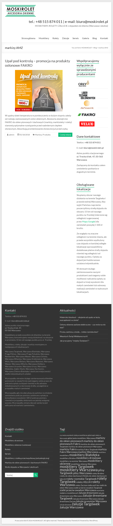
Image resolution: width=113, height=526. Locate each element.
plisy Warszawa (82, 473)
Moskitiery (44, 38)
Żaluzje (65, 38)
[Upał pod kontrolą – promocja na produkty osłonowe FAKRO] (39, 71)
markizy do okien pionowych (82, 439)
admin (11, 134)
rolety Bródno (98, 473)
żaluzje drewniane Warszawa (85, 499)
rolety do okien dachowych (71, 476)
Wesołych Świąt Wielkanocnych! (74, 336)
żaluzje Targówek (86, 504)
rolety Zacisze (81, 485)
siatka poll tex (93, 485)
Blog (94, 38)
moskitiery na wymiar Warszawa (73, 461)
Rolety (56, 38)
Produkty (47, 134)
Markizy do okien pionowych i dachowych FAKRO (26, 462)
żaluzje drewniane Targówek (83, 497)
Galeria (85, 38)
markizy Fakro (68, 449)
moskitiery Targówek (77, 466)
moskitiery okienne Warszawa (83, 464)
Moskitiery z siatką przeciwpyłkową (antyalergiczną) (27, 458)
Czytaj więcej (65, 134)
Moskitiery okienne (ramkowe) (18, 445)
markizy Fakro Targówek (87, 449)
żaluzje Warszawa (71, 507)
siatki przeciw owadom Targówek (88, 488)
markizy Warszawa (88, 452)
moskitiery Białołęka (84, 455)
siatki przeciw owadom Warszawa (78, 490)
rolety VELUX (83, 482)
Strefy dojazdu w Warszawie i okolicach (21, 467)
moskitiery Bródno (68, 458)
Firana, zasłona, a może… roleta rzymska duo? (79, 332)
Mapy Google (88, 221)
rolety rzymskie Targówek (81, 478)
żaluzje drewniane (88, 492)
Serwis (75, 38)
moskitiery (64, 455)
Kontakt (104, 38)
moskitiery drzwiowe (88, 457)
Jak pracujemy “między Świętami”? (74, 341)
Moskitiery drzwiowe (14, 440)
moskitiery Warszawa (79, 469)
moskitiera (102, 452)
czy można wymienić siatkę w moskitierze (73, 435)
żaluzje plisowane (66, 505)
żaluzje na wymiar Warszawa (91, 501)
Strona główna (28, 38)
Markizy (38, 134)
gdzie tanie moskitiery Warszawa (81, 438)
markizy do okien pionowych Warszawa (85, 446)
